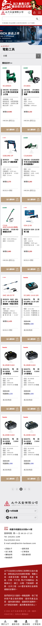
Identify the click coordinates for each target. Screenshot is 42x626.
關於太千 (5, 624)
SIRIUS (18, 614)
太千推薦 (31, 23)
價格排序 (6, 63)
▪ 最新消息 (25, 549)
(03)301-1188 (14, 537)
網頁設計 (25, 614)
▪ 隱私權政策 (26, 555)
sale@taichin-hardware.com (23, 543)
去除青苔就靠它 (22, 23)
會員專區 (26, 624)
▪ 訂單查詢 (25, 552)
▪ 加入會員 (8, 552)
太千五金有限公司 (12, 12)
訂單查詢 (37, 624)
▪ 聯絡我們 (8, 557)
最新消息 (16, 624)
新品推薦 (12, 23)
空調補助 (5, 23)
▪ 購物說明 (8, 555)
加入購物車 (10, 129)
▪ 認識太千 (8, 549)
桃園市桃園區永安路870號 (21, 529)
